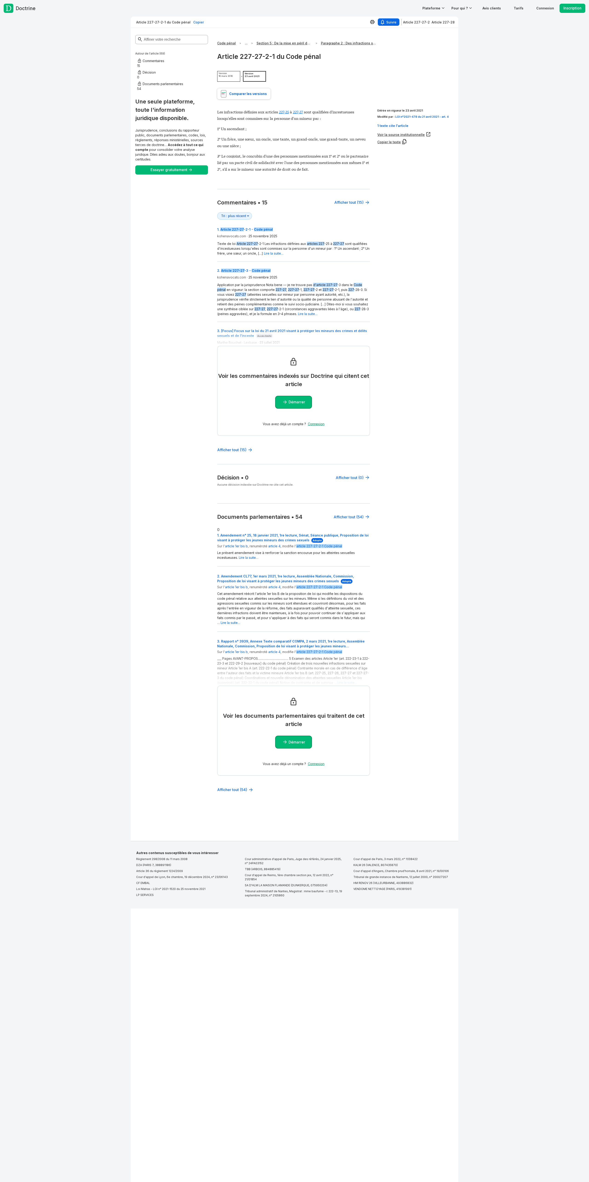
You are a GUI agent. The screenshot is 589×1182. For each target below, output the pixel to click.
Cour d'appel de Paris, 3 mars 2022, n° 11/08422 (385, 859)
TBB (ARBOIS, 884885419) (262, 869)
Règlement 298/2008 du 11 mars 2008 (162, 859)
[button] (491, 8)
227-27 (298, 111)
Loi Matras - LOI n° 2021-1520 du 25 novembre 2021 (170, 889)
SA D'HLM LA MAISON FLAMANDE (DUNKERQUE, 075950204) (286, 885)
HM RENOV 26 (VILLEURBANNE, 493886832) (383, 883)
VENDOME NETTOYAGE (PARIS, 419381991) (382, 889)
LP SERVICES (145, 895)
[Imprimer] (372, 22)
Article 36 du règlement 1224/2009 (159, 871)
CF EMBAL (143, 883)
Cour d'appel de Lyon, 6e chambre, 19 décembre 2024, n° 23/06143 (182, 877)
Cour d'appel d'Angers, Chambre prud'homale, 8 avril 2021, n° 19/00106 (401, 871)
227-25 (284, 111)
